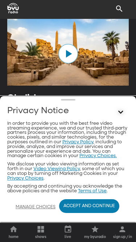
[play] (68, 53)
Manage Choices (35, 207)
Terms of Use (92, 191)
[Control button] (121, 112)
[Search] (119, 8)
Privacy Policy (77, 142)
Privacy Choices (25, 178)
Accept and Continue (89, 206)
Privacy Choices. (98, 155)
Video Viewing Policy (56, 169)
